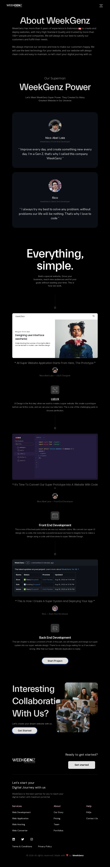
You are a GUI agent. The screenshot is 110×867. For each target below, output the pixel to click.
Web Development (21, 812)
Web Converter (20, 830)
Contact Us (92, 818)
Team (56, 824)
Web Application (20, 818)
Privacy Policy (45, 846)
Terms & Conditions (22, 846)
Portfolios (58, 830)
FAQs (88, 812)
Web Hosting (18, 824)
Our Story (58, 812)
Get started (82, 764)
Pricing (57, 818)
